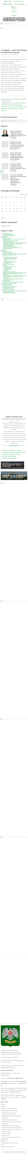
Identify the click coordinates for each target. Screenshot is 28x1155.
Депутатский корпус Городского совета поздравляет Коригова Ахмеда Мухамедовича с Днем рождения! (17, 156)
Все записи (4, 129)
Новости (15, 54)
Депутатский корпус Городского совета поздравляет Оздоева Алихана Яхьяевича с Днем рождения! (18, 167)
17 (2, 208)
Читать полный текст (14, 445)
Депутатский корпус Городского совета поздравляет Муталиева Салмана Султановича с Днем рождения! (17, 145)
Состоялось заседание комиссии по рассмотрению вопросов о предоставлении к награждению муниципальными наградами (18, 179)
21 (17, 208)
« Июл (2, 218)
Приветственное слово (14, 417)
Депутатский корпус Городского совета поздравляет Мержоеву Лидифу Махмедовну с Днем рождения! (18, 134)
